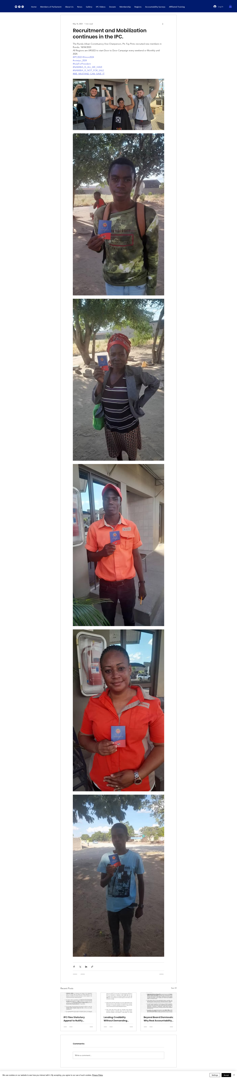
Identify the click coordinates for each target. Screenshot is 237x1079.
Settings (215, 1075)
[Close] (234, 1075)
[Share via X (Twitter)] (80, 966)
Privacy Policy (97, 1075)
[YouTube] (16, 7)
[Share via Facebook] (74, 966)
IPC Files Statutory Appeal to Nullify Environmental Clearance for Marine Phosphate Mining (76, 1019)
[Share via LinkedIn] (86, 966)
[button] (230, 6)
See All (174, 988)
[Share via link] (92, 966)
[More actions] (162, 23)
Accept (226, 1075)
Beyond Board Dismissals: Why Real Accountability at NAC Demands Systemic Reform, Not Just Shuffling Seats (158, 1019)
